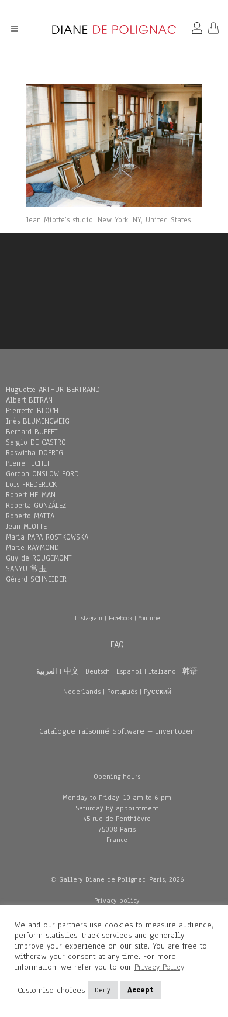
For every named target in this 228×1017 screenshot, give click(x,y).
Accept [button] (140, 990)
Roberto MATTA (30, 516)
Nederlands (82, 691)
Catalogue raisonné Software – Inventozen (117, 731)
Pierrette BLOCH (32, 411)
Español (129, 671)
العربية (46, 671)
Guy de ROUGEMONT (39, 558)
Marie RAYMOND (32, 547)
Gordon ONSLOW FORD (42, 474)
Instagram (88, 618)
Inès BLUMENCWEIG (38, 421)
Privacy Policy (159, 967)
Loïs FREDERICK (31, 484)
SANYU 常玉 (26, 569)
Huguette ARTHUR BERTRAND (53, 389)
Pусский (157, 691)
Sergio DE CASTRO (36, 442)
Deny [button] (102, 990)
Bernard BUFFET (32, 432)
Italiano (162, 671)
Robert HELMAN (31, 495)
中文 (71, 671)
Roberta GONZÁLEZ (36, 505)
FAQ (117, 644)
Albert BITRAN (29, 400)
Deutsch (97, 671)
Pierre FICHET (28, 463)
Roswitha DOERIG (34, 453)
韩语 (190, 671)
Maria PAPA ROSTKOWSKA (47, 537)
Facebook (120, 618)
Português (122, 691)
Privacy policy (117, 900)
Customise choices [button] (51, 990)
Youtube (149, 618)
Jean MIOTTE (26, 526)
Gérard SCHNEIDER (36, 579)
